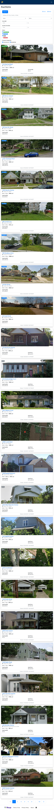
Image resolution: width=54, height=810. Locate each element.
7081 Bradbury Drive (8, 253)
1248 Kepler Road (7, 662)
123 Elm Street (6, 284)
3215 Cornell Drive (7, 567)
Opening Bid (5, 69)
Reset (49, 11)
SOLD (5, 35)
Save (44, 11)
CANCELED (5, 37)
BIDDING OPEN (6, 32)
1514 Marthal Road (7, 64)
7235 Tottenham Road (8, 158)
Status (3, 30)
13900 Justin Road (7, 442)
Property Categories (6, 40)
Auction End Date (6, 25)
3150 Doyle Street (7, 599)
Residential (13, 42)
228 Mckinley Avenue (8, 725)
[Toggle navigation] (51, 2)
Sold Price (30, 352)
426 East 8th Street (7, 127)
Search (5, 11)
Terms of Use (16, 807)
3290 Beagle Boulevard (8, 473)
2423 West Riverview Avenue (10, 505)
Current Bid (30, 69)
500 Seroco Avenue (7, 95)
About (32, 807)
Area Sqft (4, 21)
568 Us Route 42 (7, 221)
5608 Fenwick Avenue (8, 788)
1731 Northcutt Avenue (8, 347)
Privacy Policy (25, 807)
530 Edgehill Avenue (7, 536)
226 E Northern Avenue (8, 693)
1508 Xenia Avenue (7, 630)
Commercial (6, 42)
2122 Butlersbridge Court (9, 379)
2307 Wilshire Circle (7, 410)
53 (39, 801)
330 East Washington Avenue (10, 756)
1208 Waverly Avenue (8, 190)
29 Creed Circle (6, 316)
